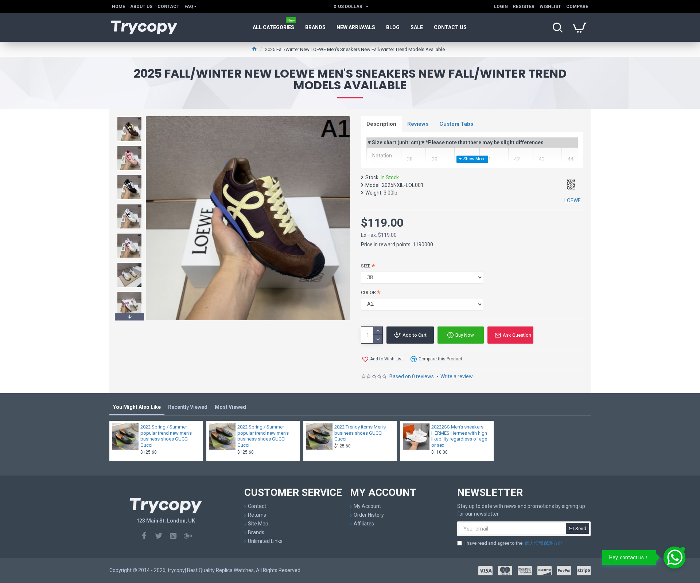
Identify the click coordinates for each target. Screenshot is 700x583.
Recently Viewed (187, 407)
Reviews (417, 124)
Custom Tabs (456, 124)
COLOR (368, 292)
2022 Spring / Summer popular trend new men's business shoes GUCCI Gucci (166, 436)
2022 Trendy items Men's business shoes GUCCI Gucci (360, 433)
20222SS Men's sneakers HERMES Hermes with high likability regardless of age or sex (459, 436)
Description (381, 124)
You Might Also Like (137, 407)
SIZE (365, 266)
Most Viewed (230, 407)
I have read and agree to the (513, 543)
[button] (129, 118)
